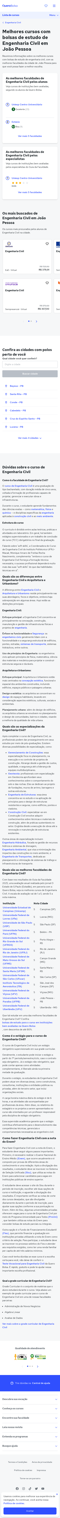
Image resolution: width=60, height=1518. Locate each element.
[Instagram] (23, 1488)
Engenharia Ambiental (14, 849)
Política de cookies (23, 1470)
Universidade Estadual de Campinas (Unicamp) (17, 909)
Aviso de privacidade (42, 1462)
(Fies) (5, 1233)
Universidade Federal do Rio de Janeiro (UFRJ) (16, 950)
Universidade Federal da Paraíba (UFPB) (16, 1000)
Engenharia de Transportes (17, 856)
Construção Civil (17, 812)
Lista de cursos (10, 15)
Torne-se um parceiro (30, 1478)
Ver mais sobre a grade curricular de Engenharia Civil (28, 1325)
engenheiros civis (11, 637)
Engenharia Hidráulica (14, 842)
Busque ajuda (10, 1445)
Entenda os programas (15, 1436)
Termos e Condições (17, 1462)
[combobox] (30, 364)
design (6, 696)
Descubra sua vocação (14, 1399)
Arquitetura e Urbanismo (15, 593)
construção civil (22, 516)
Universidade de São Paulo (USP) (17, 924)
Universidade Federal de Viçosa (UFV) (16, 992)
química (6, 512)
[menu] (54, 5)
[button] (23, 321)
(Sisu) (28, 1172)
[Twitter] (36, 1488)
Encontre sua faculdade (15, 1417)
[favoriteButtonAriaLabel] (47, 244)
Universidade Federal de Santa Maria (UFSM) (16, 969)
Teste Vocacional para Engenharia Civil (23, 1263)
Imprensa (41, 1470)
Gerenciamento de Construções (25, 752)
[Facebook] (17, 1488)
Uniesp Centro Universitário (27, 104)
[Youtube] (42, 1488)
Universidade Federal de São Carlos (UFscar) (16, 977)
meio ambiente (45, 516)
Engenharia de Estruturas (22, 794)
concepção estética (32, 680)
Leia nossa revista (12, 1427)
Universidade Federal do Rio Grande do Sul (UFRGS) (16, 941)
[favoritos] (46, 5)
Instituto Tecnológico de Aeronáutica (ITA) (16, 984)
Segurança (38, 633)
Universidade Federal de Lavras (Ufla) (16, 917)
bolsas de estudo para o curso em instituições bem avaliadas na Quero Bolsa (27, 1024)
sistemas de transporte (33, 644)
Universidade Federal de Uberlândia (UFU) (16, 1007)
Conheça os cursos (12, 1408)
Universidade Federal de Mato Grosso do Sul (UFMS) (16, 960)
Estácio (16, 121)
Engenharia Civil (13, 22)
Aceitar (30, 1510)
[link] (27, 257)
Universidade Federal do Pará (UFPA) (16, 932)
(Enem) (21, 1158)
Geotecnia (14, 773)
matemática (37, 509)
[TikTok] (30, 1488)
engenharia (48, 512)
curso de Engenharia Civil (18, 485)
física (48, 509)
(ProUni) (53, 1216)
